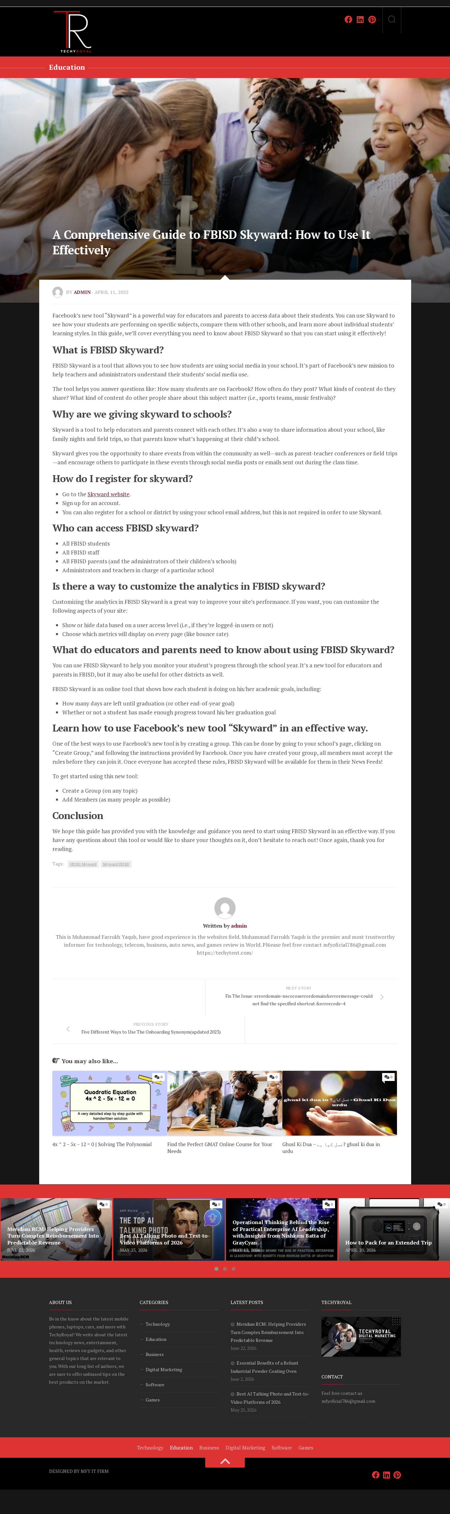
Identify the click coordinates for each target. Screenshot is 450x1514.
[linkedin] (360, 19)
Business (155, 1354)
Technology (158, 1324)
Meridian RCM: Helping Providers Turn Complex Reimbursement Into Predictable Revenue (51, 1209)
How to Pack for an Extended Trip (379, 1202)
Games (153, 1400)
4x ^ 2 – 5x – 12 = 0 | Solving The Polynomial (102, 1144)
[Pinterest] (372, 19)
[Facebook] (348, 19)
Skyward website (108, 494)
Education (67, 67)
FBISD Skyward (83, 863)
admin (82, 292)
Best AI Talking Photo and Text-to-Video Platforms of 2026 (162, 1206)
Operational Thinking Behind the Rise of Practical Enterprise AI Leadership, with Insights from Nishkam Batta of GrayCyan (275, 1209)
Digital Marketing (164, 1369)
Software (155, 1384)
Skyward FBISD (116, 863)
